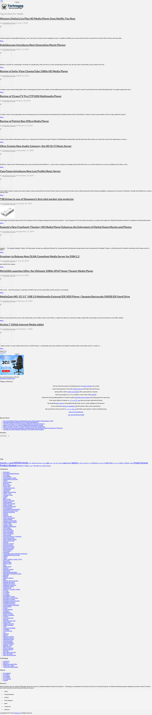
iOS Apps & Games (8, 543)
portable (131, 463)
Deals (4, 498)
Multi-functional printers (10, 572)
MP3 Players (6, 571)
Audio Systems (7, 482)
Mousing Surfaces (8, 569)
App (8, 463)
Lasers (5, 558)
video (44, 465)
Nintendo (117, 463)
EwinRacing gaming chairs (7, 378)
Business (39, 463)
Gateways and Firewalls (10, 520)
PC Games (6, 593)
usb (37, 465)
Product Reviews (141, 463)
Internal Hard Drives (9, 541)
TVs (4, 632)
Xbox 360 (6, 651)
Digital (54, 463)
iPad (91, 463)
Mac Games (6, 561)
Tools (4, 626)
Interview (5, 542)
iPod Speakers (7, 551)
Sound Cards (7, 622)
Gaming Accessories (9, 518)
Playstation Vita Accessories (11, 601)
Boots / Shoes (7, 485)
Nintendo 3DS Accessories (10, 581)
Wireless (48, 465)
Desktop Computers (9, 500)
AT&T (29, 463)
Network (5, 576)
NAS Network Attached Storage (12, 573)
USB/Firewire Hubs (8, 639)
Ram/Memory (7, 612)
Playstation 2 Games (9, 596)
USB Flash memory (8, 636)
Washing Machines (8, 643)
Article (17, 462)
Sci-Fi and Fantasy (8, 618)
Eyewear (5, 513)
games (69, 463)
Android (3, 463)
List (107, 463)
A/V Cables (6, 475)
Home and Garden (8, 531)
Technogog (17, 713)
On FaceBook (7, 673)
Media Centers (7, 562)
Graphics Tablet (7, 525)
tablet (26, 465)
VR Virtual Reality (8, 642)
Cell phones (6, 490)
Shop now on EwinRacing (76, 412)
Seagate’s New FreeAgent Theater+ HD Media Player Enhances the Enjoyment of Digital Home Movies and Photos (66, 227)
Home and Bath (7, 529)
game (65, 463)
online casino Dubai (73, 391)
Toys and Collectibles (9, 628)
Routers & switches (8, 615)
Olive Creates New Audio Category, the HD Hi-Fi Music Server (35, 146)
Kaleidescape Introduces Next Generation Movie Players (33, 44)
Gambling (60, 463)
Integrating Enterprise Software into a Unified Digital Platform (21, 422)
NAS (114, 463)
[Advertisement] (76, 446)
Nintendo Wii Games (9, 583)
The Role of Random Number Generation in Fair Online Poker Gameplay (23, 429)
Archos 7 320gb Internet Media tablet (22, 324)
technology (31, 465)
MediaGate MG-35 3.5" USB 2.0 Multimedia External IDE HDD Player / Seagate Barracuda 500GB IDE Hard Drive (65, 296)
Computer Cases (8, 495)
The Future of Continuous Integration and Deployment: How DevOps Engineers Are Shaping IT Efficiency (33, 428)
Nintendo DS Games (9, 582)
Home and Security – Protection (12, 536)
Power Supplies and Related (11, 605)
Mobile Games (7, 566)
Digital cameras (7, 502)
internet (85, 463)
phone (127, 463)
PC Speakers (6, 595)
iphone (94, 463)
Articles (24, 463)
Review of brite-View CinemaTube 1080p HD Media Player (34, 71)
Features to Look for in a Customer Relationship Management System (23, 425)
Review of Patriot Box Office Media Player (24, 121)
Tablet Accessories (8, 623)
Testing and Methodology (10, 667)
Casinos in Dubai (87, 386)
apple (11, 463)
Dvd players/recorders (9, 506)
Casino (50, 463)
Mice (4, 565)
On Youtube (6, 677)
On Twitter (6, 674)
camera (44, 463)
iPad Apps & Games (8, 546)
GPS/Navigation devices (10, 522)
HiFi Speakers (7, 528)
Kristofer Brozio (9, 23)
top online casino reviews (82, 397)
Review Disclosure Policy (10, 664)
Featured (5, 515)
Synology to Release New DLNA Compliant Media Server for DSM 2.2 (39, 256)
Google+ (5, 680)
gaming (75, 463)
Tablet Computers (8, 625)
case (47, 463)
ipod (98, 463)
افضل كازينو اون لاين (74, 400)
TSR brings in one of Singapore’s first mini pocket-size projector (37, 199)
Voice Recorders (8, 641)
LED (104, 463)
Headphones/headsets (9, 526)
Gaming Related (7, 519)
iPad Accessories (8, 545)
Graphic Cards (7, 523)
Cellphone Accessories (9, 492)
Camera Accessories (9, 488)
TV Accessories (7, 631)
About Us (6, 662)
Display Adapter (7, 505)
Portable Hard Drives (9, 603)
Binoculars (6, 483)
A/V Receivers (7, 476)
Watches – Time (7, 645)
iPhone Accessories (8, 548)
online (121, 463)
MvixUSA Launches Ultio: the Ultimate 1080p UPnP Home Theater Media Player (46, 270)
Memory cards (7, 563)
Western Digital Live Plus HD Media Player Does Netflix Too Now (37, 18)
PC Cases (5, 591)
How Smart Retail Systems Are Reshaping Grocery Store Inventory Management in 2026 (28, 421)
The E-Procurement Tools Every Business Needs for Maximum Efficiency (24, 424)
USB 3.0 (5, 635)
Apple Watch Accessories (10, 479)
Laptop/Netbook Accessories (11, 555)
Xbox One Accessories (9, 655)
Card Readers (7, 489)
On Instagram (7, 679)
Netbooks (6, 575)
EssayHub (93, 394)
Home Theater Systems (10, 539)
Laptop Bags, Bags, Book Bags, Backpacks (15, 553)
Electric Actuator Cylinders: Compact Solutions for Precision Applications (24, 426)
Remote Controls (8, 613)
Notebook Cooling (8, 586)
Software (5, 619)
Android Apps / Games (9, 478)
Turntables (6, 629)
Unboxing (6, 633)
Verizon (41, 465)
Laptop (101, 463)
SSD (24, 465)
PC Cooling (6, 592)
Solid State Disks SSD (9, 621)
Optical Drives (7, 588)
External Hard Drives (9, 512)
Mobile (111, 463)
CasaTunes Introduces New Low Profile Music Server (30, 171)
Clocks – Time (7, 493)
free (57, 463)
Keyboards (6, 552)
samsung (20, 465)
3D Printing (6, 472)
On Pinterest (6, 676)
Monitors (5, 568)
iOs (89, 463)
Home (81, 463)
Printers (5, 608)
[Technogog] (12, 9)
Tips (34, 465)
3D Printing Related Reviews (11, 473)
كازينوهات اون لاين (71, 409)
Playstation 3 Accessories (10, 598)
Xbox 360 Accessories (9, 652)
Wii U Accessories (8, 648)
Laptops (5, 556)
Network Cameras (8, 578)
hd (78, 463)
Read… (2, 41)
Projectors (6, 611)
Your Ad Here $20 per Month (76, 415)
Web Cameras (7, 646)
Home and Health (8, 532)
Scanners (5, 616)
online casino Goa (78, 389)
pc (123, 463)
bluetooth (34, 463)
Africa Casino (60, 403)
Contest (5, 496)
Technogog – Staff (8, 665)
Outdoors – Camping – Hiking (11, 589)
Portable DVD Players (9, 602)
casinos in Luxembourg (69, 406)
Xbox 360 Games (8, 653)
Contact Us (6, 661)
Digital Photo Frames (9, 503)
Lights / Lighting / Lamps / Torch (12, 559)
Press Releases (7, 606)
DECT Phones (7, 499)
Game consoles (7, 516)
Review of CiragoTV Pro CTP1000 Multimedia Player (30, 96)
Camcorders (6, 486)
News (4, 579)
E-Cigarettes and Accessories (11, 509)
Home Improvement (8, 538)
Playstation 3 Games (9, 599)
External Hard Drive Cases (10, 510)
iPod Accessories (8, 549)
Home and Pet (7, 535)
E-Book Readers (7, 508)
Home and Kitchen (8, 533)
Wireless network (8, 649)
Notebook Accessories (9, 585)
